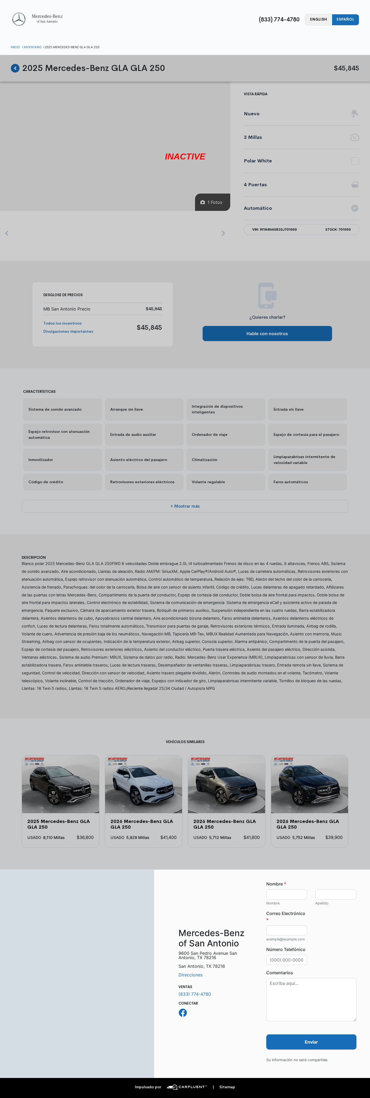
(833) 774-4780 (279, 19)
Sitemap (224, 1087)
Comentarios (279, 972)
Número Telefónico (286, 949)
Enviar (311, 1042)
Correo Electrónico (285, 917)
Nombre (276, 884)
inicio (15, 47)
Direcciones (190, 975)
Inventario (33, 47)
